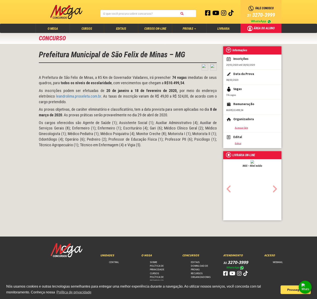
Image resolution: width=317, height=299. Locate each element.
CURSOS (87, 29)
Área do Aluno (264, 28)
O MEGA (57, 28)
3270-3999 (261, 15)
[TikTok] (231, 14)
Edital (238, 143)
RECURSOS (196, 273)
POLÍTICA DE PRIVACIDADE (157, 267)
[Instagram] (224, 14)
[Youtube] (216, 14)
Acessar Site (241, 127)
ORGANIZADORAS (200, 277)
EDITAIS (121, 29)
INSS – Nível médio (252, 165)
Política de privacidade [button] (73, 292)
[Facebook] (208, 14)
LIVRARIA (223, 29)
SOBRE (153, 262)
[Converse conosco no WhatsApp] (305, 287)
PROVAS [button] (188, 29)
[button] (227, 187)
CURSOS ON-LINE (155, 29)
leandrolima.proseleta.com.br (78, 96)
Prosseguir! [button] (295, 289)
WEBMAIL (278, 262)
